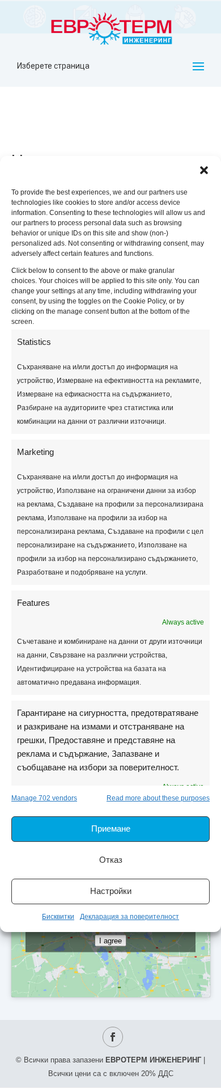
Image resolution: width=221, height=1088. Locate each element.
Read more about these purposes (158, 798)
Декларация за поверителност (129, 917)
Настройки (110, 891)
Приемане (110, 828)
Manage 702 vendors (44, 798)
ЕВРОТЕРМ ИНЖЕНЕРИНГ (153, 1060)
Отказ (110, 860)
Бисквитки (58, 917)
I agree (110, 940)
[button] (204, 170)
